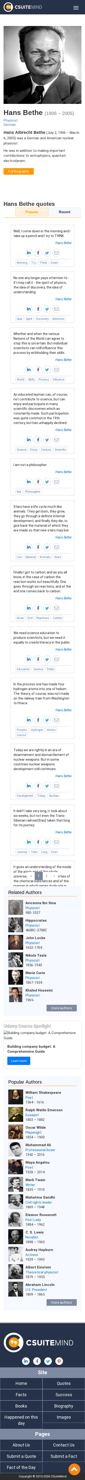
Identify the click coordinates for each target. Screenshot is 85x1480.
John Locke (35, 938)
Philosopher (32, 491)
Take (34, 852)
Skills (31, 379)
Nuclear (54, 795)
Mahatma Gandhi (40, 1197)
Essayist (32, 1115)
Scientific (60, 449)
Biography (63, 1406)
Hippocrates (36, 920)
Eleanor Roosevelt (41, 1215)
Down (54, 262)
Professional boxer (40, 1150)
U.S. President (36, 1290)
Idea (19, 319)
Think (43, 262)
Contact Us (64, 1444)
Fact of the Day (21, 1467)
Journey (22, 852)
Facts (21, 1394)
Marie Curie (35, 973)
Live (19, 557)
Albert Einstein (38, 1267)
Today (41, 795)
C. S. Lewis (35, 1232)
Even (54, 852)
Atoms (51, 730)
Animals (45, 557)
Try (33, 262)
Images (64, 1417)
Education (23, 669)
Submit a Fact (64, 1456)
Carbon (57, 618)
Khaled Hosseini (39, 990)
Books (21, 1406)
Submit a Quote (21, 1456)
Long (44, 852)
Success (63, 1394)
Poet (29, 1097)
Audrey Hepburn (39, 1250)
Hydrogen (37, 730)
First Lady (33, 1220)
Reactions (42, 618)
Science (21, 449)
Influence (58, 379)
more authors (61, 1008)
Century (46, 449)
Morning (22, 262)
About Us (21, 1444)
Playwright (34, 1132)
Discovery (42, 319)
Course (21, 735)
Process (44, 379)
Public (51, 669)
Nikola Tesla (36, 955)
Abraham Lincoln (40, 1285)
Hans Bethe (63, 243)
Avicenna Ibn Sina (41, 903)
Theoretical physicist (42, 1272)
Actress (32, 1255)
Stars (57, 557)
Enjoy (33, 449)
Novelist (32, 1237)
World (20, 379)
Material (31, 557)
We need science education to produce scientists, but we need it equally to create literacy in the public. (42, 637)
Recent (64, 212)
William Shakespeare (43, 1092)
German (10, 125)
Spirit (29, 319)
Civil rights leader (39, 1202)
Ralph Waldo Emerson (44, 1110)
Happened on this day (21, 1420)
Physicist (11, 120)
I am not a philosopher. (30, 465)
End (30, 618)
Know (20, 618)
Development (25, 795)
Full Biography (18, 171)
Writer (30, 1185)
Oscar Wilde (36, 1127)
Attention (58, 319)
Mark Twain (35, 1180)
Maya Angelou (38, 1162)
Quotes (64, 1383)
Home (21, 1383)
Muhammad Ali (38, 1145)
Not (19, 491)
